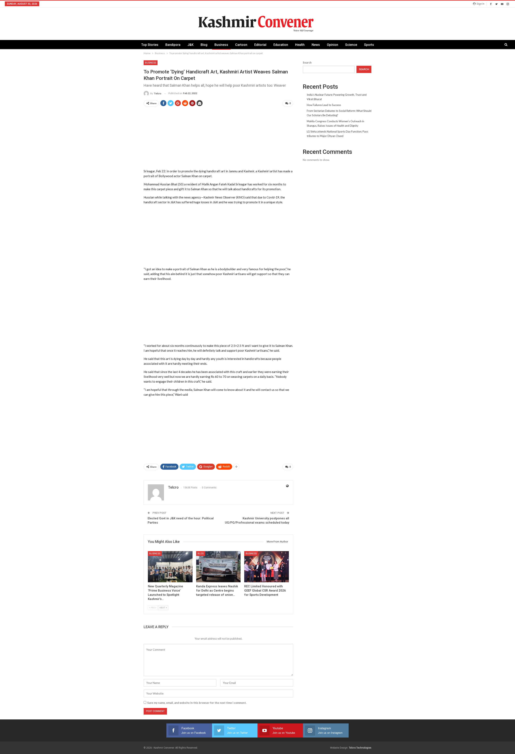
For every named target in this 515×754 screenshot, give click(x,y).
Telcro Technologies (360, 747)
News (316, 45)
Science (351, 45)
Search (307, 62)
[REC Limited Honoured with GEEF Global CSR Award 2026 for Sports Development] (266, 566)
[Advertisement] (218, 138)
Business (221, 45)
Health (300, 45)
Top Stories (149, 45)
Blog (204, 45)
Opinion (332, 45)
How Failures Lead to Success (324, 105)
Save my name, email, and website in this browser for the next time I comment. (196, 702)
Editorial (260, 45)
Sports (369, 45)
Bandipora (172, 45)
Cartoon (241, 45)
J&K (190, 45)
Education (280, 45)
